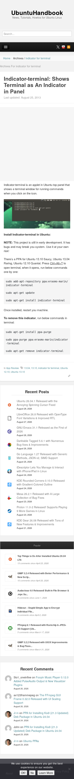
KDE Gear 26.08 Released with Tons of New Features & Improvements (40, 522)
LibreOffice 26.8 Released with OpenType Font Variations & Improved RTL (42, 416)
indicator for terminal (48, 368)
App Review (12, 368)
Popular (37, 545)
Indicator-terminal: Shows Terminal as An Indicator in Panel (36, 85)
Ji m (16, 713)
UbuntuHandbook (37, 12)
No (32, 773)
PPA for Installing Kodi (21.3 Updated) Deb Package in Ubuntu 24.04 (41, 715)
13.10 (34, 368)
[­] (37, 2)
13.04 (27, 368)
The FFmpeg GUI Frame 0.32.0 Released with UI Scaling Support (37, 699)
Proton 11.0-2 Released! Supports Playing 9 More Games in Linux (42, 509)
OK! (23, 773)
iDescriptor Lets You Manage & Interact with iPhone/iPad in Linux (40, 469)
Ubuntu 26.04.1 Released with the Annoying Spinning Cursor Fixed (37, 403)
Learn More (46, 773)
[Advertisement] (37, 144)
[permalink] (68, 375)
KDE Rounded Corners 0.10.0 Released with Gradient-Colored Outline (41, 482)
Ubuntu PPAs (31, 741)
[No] (69, 769)
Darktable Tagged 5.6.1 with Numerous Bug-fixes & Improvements (40, 442)
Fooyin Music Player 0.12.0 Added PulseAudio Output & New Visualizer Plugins (41, 681)
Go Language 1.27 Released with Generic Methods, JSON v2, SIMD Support (42, 456)
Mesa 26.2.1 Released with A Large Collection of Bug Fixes (38, 495)
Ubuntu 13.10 (18, 371)
